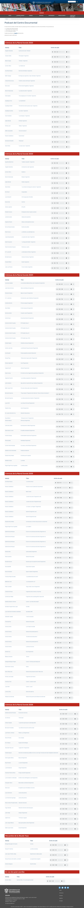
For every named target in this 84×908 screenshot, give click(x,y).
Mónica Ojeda (8, 440)
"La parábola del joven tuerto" (32, 576)
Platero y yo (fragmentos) (24, 732)
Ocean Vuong (8, 373)
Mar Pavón (7, 192)
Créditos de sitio (52, 906)
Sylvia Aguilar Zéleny (9, 757)
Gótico (27, 666)
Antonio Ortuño (8, 626)
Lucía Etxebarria (8, 767)
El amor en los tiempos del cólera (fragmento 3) (36, 531)
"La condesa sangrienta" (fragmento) (28, 378)
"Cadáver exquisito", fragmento (28, 162)
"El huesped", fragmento (24, 55)
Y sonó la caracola (29, 616)
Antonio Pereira (8, 631)
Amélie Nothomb (8, 303)
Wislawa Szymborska (9, 696)
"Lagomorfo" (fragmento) (24, 747)
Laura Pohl (7, 403)
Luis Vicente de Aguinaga (10, 797)
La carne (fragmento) (23, 762)
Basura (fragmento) (23, 757)
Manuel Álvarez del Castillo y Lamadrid (13, 859)
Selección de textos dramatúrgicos (26, 807)
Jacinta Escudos (8, 217)
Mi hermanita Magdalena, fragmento (26, 85)
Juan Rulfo (7, 686)
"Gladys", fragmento (23, 125)
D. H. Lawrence (8, 298)
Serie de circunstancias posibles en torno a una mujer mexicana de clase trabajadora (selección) (38, 752)
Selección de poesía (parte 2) (32, 641)
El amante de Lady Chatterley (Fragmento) (29, 298)
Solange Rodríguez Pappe (10, 661)
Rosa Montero (8, 762)
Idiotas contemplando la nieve (28, 222)
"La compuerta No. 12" (30, 581)
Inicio (10, 15)
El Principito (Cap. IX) (25, 333)
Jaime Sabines (8, 383)
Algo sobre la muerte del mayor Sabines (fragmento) (31, 383)
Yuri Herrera (7, 717)
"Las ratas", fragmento (23, 110)
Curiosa (31, 844)
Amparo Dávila (8, 55)
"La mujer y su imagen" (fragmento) (33, 506)
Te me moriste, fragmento (27, 267)
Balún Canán (28, 491)
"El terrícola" (21, 717)
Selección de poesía (30, 556)
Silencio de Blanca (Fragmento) (27, 288)
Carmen (23, 202)
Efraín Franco (8, 232)
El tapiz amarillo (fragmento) (24, 772)
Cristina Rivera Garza (9, 80)
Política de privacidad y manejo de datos (65, 906)
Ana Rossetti (7, 353)
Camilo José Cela (8, 348)
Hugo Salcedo (8, 807)
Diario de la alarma (30, 691)
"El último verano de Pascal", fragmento (27, 80)
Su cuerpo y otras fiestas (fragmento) (28, 445)
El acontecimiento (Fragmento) (27, 318)
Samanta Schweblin (9, 140)
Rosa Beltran (7, 418)
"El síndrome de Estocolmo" (31, 636)
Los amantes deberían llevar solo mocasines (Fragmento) (33, 283)
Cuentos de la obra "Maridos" (25, 50)
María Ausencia (8, 556)
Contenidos (51, 15)
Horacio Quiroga (8, 435)
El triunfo (23, 207)
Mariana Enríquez (8, 293)
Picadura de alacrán (25, 450)
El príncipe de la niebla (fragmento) (28, 425)
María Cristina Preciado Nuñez (11, 802)
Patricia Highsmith (9, 363)
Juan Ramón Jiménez (9, 732)
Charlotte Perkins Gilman (10, 772)
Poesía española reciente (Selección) (28, 353)
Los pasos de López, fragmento (28, 237)
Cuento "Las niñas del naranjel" (32, 601)
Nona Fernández (8, 571)
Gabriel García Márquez (10, 531)
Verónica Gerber (8, 313)
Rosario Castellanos (9, 135)
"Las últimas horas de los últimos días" (26, 727)
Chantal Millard (8, 262)
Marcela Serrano (8, 561)
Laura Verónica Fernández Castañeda (13, 611)
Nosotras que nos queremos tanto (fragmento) (35, 561)
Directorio (61, 893)
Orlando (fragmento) (25, 368)
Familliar (28, 606)
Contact (61, 900)
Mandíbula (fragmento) (25, 440)
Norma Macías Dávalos (10, 227)
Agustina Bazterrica (9, 162)
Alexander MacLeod (9, 747)
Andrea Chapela (8, 722)
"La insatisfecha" (22, 100)
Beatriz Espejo (8, 60)
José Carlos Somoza (9, 288)
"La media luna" (22, 65)
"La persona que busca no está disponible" (27, 722)
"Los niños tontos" (29, 481)
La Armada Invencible (30, 626)
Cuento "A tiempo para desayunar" (33, 661)
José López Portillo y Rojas (10, 854)
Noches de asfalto (25, 227)
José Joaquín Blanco (9, 822)
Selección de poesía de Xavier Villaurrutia (34, 671)
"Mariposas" (21, 140)
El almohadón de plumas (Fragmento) (28, 435)
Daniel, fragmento (25, 262)
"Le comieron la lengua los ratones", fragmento (31, 187)
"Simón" (27, 656)
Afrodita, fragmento (23, 120)
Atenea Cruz (7, 651)
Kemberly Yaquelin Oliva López (11, 606)
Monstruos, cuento (25, 247)
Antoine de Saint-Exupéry (10, 323)
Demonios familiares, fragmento (25, 70)
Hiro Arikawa (7, 742)
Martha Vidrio (8, 551)
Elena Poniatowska (9, 90)
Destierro (23, 172)
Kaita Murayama (8, 242)
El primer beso (33, 864)
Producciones (61, 15)
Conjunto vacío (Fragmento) (26, 313)
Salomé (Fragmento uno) (31, 511)
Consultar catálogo (72, 16)
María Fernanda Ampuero (10, 247)
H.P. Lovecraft (8, 252)
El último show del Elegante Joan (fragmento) (28, 777)
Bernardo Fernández (9, 727)
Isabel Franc (7, 817)
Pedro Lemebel (8, 586)
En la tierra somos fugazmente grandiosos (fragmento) (32, 373)
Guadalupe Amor (8, 100)
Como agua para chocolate (27, 197)
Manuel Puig (7, 358)
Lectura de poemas (23, 792)
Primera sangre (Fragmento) (27, 303)
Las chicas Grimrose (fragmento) (27, 403)
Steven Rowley (8, 737)
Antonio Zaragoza (8, 864)
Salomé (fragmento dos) (31, 516)
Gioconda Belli (8, 566)
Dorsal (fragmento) (23, 827)
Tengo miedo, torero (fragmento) (33, 586)
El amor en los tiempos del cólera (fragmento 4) (36, 536)
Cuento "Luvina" (29, 686)
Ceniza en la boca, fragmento (28, 257)
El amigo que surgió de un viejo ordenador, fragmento (30, 75)
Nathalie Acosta (8, 460)
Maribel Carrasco (8, 212)
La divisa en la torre (30, 646)
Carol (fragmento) (24, 363)
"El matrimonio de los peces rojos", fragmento (28, 105)
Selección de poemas (25, 413)
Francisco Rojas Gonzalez (10, 576)
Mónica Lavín (7, 125)
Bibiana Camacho (8, 656)
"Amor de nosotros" (23, 130)
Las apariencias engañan (35, 859)
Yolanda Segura (8, 752)
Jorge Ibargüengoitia (9, 237)
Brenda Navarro (8, 257)
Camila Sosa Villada (9, 596)
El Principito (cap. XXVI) (25, 338)
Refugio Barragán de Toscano (11, 844)
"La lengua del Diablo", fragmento (28, 242)
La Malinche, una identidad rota (28, 232)
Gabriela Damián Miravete (10, 712)
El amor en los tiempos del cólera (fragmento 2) (36, 546)
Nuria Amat (7, 202)
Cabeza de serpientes (26, 217)
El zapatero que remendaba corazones (27, 787)
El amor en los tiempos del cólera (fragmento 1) (36, 541)
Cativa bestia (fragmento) (31, 551)
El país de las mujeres (30, 566)
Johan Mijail (7, 812)
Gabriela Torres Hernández (10, 450)
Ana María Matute (8, 70)
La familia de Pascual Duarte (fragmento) (29, 348)
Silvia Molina (7, 145)
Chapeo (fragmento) (23, 812)
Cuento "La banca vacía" (31, 681)
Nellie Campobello (9, 130)
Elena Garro (7, 85)
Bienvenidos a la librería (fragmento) (26, 782)
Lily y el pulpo (21, 737)
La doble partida (24, 465)
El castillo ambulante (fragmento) (28, 430)
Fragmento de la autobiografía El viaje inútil (35, 596)
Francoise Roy (8, 621)
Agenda (31, 15)
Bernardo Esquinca (9, 393)
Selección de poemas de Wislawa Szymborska (35, 696)
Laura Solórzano (8, 792)
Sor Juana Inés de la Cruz (10, 413)
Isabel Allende (8, 120)
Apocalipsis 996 (29, 611)
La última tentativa (34, 849)
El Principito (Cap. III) (25, 328)
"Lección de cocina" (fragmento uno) (33, 496)
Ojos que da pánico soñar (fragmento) (26, 822)
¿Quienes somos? (20, 15)
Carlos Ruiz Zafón (8, 425)
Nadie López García (9, 827)
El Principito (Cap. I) (25, 323)
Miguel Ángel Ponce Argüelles (11, 465)
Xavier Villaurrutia (8, 671)
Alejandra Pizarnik (9, 378)
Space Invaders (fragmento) (32, 571)
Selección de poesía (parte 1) (32, 631)
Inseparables (24, 192)
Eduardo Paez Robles (9, 455)
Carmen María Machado (10, 445)
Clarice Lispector (8, 207)
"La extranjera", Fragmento (24, 115)
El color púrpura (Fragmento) (27, 308)
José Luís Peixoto (8, 267)
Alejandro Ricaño (8, 222)
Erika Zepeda (7, 95)
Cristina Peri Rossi (9, 591)
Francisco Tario (8, 681)
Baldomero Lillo (8, 581)
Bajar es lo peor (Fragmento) (27, 293)
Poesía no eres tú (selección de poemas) (34, 486)
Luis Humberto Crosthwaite (11, 777)
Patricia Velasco (8, 420)
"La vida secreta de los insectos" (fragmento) (30, 398)
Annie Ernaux (8, 318)
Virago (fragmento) (22, 767)
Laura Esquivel (8, 197)
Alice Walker (7, 308)
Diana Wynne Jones (9, 430)
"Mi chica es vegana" (23, 817)
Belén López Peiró (9, 388)
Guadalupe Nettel (8, 105)
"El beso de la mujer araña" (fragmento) (29, 358)
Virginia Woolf (8, 368)
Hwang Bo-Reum (8, 782)
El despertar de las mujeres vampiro (29, 212)
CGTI (48, 906)
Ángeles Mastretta (9, 50)
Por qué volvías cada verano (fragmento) (29, 388)
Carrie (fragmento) (24, 408)
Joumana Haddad (9, 283)
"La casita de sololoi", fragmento (25, 90)
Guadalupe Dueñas (9, 110)
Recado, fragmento (26, 177)
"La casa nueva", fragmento (24, 145)
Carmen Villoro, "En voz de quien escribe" (25, 880)
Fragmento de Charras (30, 676)
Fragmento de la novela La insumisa (33, 591)
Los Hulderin (28, 526)
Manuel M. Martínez (9, 849)
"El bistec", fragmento (23, 60)
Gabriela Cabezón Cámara (10, 601)
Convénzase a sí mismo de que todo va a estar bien (36, 521)
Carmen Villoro (8, 65)
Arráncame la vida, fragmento (28, 167)
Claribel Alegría (8, 343)
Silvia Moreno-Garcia (9, 666)
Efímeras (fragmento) (25, 420)
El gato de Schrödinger (23, 742)
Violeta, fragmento (25, 182)
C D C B (42, 13)
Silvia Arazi (7, 787)
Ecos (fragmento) (29, 651)
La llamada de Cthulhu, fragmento (29, 252)
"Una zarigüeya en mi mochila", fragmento (27, 95)
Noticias (41, 15)
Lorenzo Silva (8, 691)
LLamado (23, 460)
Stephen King (8, 408)
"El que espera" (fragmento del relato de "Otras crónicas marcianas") (35, 393)
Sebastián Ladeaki (9, 616)
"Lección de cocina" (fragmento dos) (33, 501)
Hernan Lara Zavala (9, 676)
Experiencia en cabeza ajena (36, 854)
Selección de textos (23, 802)
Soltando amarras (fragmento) (27, 343)
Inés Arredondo (8, 115)
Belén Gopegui (8, 75)
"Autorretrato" (21, 135)
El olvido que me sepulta (26, 455)
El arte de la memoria (23, 712)
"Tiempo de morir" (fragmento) (27, 418)
